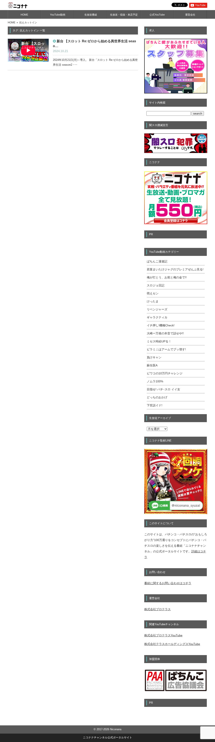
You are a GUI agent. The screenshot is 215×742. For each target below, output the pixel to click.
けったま (153, 301)
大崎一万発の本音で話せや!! (165, 333)
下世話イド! (154, 405)
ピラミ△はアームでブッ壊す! (166, 349)
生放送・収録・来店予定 (124, 14)
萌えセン (153, 293)
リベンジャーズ (157, 309)
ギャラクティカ (157, 317)
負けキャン (154, 357)
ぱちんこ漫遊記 (157, 261)
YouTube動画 (57, 14)
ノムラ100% (155, 381)
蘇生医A (152, 365)
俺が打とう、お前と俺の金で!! (167, 277)
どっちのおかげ (157, 397)
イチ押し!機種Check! (160, 325)
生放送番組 (90, 14)
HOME (24, 14)
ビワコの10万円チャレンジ (164, 373)
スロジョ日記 (155, 285)
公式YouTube (157, 14)
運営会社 (190, 14)
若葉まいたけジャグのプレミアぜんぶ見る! (175, 269)
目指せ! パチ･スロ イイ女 (163, 389)
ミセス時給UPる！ (159, 341)
